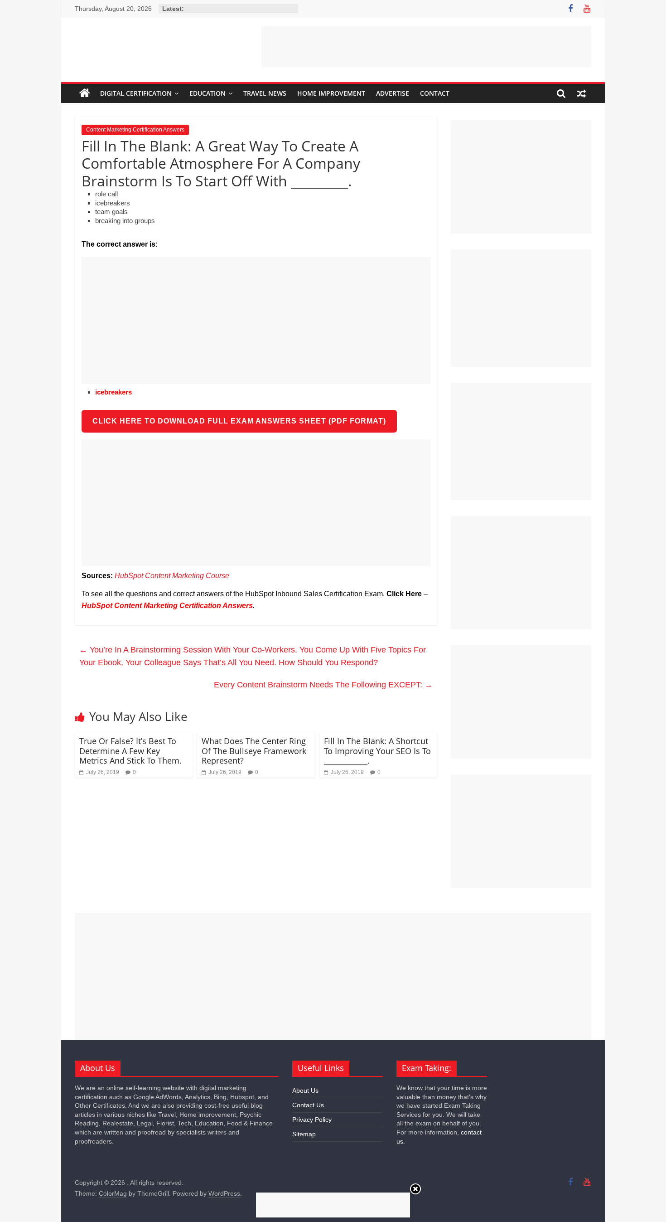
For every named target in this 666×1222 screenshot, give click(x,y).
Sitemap (304, 1134)
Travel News (264, 93)
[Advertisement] (426, 46)
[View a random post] (581, 93)
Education (207, 93)
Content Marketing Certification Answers (135, 130)
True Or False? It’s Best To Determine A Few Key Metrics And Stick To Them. (130, 750)
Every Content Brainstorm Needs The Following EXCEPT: (323, 684)
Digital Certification (136, 93)
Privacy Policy (312, 1119)
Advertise (392, 93)
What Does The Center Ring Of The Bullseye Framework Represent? (254, 750)
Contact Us (308, 1105)
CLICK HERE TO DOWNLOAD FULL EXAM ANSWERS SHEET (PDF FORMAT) (239, 421)
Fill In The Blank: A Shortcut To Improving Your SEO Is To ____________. (377, 750)
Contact (434, 93)
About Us (305, 1090)
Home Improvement (331, 93)
